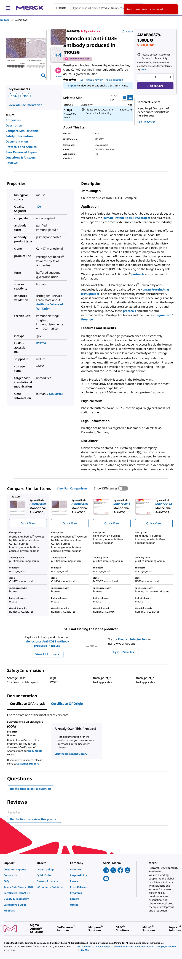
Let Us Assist (146, 122)
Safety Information (19, 136)
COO (25, 96)
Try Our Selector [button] (123, 652)
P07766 (41, 343)
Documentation (17, 141)
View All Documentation (25, 105)
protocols (138, 274)
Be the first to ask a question (30, 789)
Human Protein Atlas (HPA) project (126, 218)
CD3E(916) (56, 394)
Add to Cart (155, 86)
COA (14, 96)
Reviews (12, 163)
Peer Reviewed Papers (22, 152)
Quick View (27, 523)
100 (38, 207)
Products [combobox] (61, 7)
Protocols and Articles (21, 147)
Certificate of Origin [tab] (67, 703)
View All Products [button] (47, 654)
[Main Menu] (8, 7)
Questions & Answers (21, 157)
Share (129, 31)
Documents (35, 750)
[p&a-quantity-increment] (170, 77)
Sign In (72, 85)
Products (4, 19)
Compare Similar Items (22, 131)
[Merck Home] (29, 8)
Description (14, 125)
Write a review (94, 79)
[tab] (7, 20)
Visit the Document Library (71, 753)
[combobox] (98, 8)
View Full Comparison (72, 488)
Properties (13, 120)
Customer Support (27, 763)
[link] (18, 869)
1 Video (58, 76)
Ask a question (114, 79)
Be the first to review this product (35, 820)
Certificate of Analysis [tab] (27, 703)
